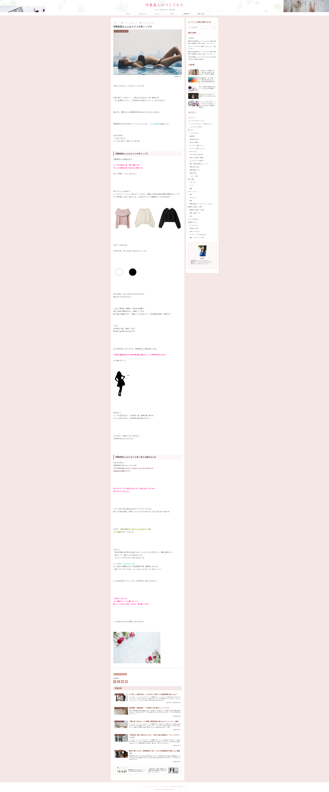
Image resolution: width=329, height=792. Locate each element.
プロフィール (152, 786)
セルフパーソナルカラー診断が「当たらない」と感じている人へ (202, 47)
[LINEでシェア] (122, 681)
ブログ (166, 786)
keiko (202, 258)
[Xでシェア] (114, 681)
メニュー (160, 786)
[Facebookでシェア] (118, 681)
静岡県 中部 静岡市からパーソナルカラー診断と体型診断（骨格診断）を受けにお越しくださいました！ (202, 42)
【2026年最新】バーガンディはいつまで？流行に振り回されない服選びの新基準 (202, 58)
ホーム (145, 786)
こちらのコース (128, 564)
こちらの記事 (153, 124)
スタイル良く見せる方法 (120, 674)
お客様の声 (173, 786)
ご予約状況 (191, 38)
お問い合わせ (181, 786)
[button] (126, 681)
